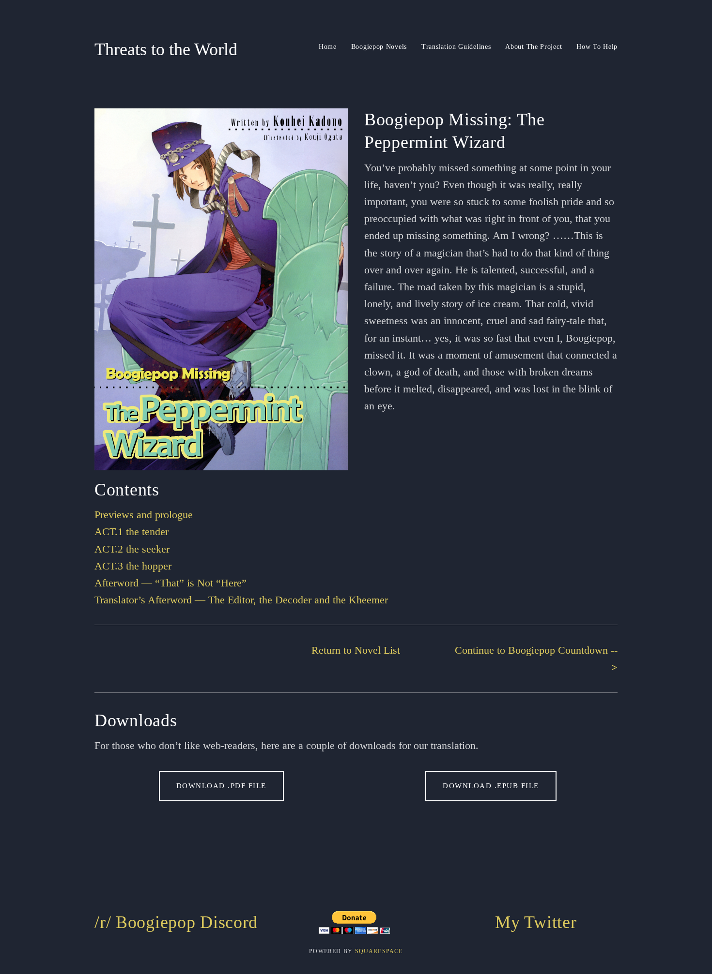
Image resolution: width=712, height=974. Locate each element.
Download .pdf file (221, 786)
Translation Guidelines (456, 46)
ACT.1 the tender (131, 531)
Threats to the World (165, 49)
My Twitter (535, 922)
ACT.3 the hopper (132, 566)
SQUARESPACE (379, 951)
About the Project (533, 46)
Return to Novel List (355, 650)
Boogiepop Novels (379, 46)
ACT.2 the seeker (132, 549)
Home (328, 46)
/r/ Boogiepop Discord (176, 922)
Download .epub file (491, 786)
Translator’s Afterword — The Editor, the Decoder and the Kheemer (241, 600)
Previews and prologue (143, 515)
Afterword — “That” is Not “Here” (170, 583)
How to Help (597, 46)
